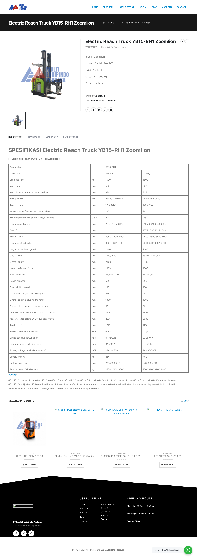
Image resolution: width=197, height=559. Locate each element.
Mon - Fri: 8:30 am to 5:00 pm (141, 506)
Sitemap (104, 515)
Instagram (31, 533)
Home (95, 7)
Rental (143, 7)
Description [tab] (15, 137)
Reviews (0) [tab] (34, 137)
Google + (105, 109)
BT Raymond (29, 453)
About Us (167, 7)
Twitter (93, 109)
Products (108, 7)
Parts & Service (126, 7)
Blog (154, 7)
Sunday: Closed (134, 521)
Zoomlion (101, 96)
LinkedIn (99, 109)
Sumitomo (121, 453)
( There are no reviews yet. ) (113, 47)
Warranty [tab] (52, 137)
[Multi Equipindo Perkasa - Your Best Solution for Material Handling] (17, 7)
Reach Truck (98, 100)
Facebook (87, 109)
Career (104, 519)
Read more (30, 464)
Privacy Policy (107, 504)
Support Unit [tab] (70, 137)
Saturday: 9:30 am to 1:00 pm (141, 513)
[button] (182, 401)
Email (110, 109)
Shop (112, 23)
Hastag (12, 374)
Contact (181, 7)
